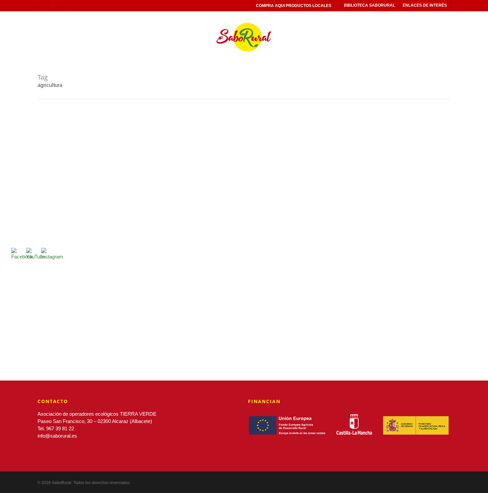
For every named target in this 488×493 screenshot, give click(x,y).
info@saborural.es (57, 436)
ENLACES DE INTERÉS (425, 5)
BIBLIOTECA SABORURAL (369, 5)
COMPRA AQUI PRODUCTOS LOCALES (293, 5)
